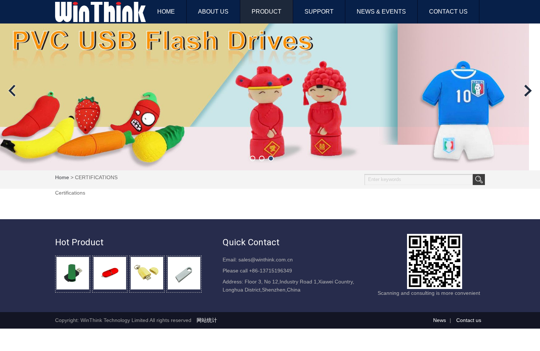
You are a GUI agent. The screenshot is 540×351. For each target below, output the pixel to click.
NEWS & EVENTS (381, 11)
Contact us (468, 320)
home (62, 177)
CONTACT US (448, 11)
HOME (166, 11)
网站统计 (207, 320)
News (439, 320)
